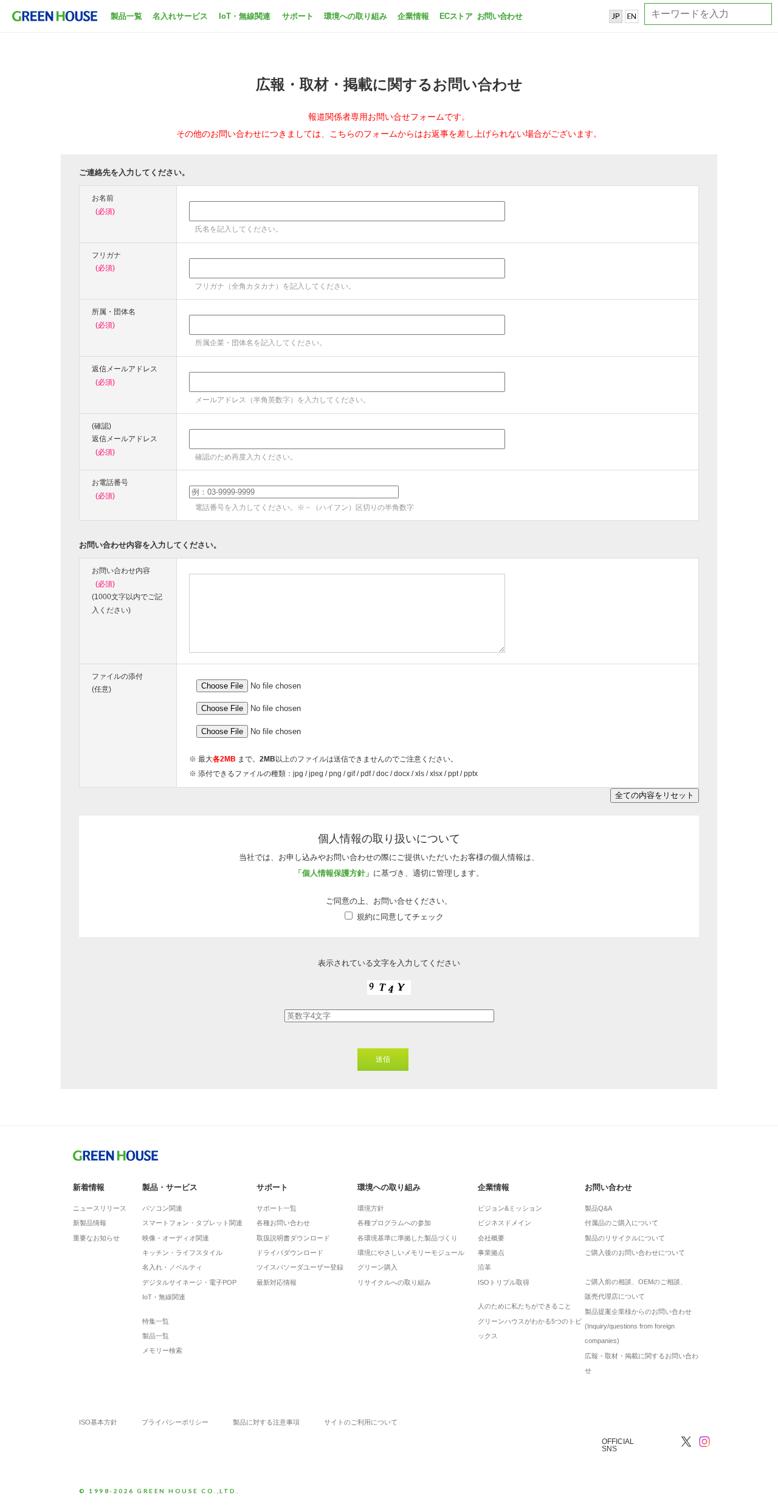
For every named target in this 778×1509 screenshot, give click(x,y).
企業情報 (413, 16)
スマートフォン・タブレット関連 (192, 1222)
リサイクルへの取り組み (394, 1282)
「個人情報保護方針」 (333, 873)
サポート (298, 16)
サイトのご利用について (361, 1422)
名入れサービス (180, 16)
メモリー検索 (162, 1350)
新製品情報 (89, 1222)
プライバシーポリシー (175, 1422)
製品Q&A (598, 1208)
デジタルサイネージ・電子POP (189, 1282)
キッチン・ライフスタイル (182, 1252)
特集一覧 (155, 1321)
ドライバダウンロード (289, 1252)
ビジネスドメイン (504, 1222)
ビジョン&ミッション (510, 1208)
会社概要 (491, 1238)
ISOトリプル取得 (503, 1282)
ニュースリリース (99, 1208)
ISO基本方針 (98, 1422)
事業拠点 (491, 1252)
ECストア (455, 16)
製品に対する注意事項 (266, 1422)
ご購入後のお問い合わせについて (635, 1252)
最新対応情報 (276, 1282)
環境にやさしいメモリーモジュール (410, 1252)
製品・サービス (170, 1187)
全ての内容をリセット (654, 795)
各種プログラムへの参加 (394, 1222)
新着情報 (89, 1187)
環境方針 (370, 1208)
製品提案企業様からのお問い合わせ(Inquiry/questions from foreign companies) (638, 1326)
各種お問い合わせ (283, 1222)
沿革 (484, 1267)
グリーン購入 (377, 1267)
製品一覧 (126, 16)
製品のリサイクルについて (625, 1238)
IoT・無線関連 (244, 16)
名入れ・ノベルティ (172, 1267)
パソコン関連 (162, 1208)
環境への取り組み (355, 16)
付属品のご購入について (621, 1222)
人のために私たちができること (524, 1306)
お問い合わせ (498, 16)
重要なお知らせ (96, 1238)
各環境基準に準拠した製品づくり (407, 1238)
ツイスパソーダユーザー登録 (299, 1267)
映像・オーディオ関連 (175, 1238)
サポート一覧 (276, 1208)
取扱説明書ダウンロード (293, 1238)
